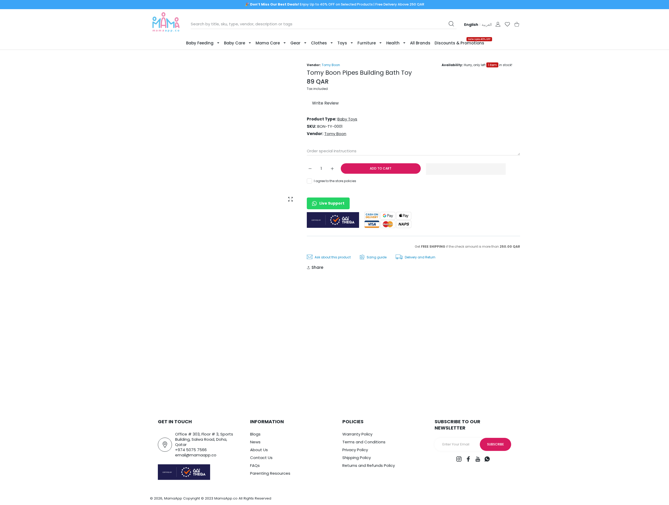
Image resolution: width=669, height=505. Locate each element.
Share (317, 267)
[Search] (451, 24)
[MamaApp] (166, 24)
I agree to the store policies (335, 181)
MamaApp (173, 498)
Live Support (331, 203)
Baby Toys (347, 119)
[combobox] (324, 24)
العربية (487, 24)
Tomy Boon (331, 65)
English (471, 24)
